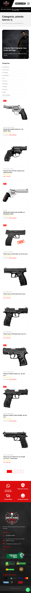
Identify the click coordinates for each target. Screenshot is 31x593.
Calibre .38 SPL (6, 168)
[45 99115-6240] (3, 535)
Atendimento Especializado (8, 491)
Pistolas (11, 252)
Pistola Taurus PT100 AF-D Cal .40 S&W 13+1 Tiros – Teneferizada (14, 457)
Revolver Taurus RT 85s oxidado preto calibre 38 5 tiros (13, 171)
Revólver (12, 127)
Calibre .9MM (6, 291)
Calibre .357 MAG (7, 127)
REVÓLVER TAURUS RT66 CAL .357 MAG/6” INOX (13, 130)
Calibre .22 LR (6, 252)
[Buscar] (24, 3)
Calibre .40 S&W (6, 371)
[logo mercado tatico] (6, 3)
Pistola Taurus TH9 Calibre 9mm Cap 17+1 (14, 334)
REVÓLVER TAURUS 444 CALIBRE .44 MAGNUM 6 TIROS (14, 213)
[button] (28, 590)
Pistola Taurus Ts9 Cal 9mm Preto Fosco (14, 294)
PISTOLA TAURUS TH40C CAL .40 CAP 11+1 (14, 374)
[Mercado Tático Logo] (12, 518)
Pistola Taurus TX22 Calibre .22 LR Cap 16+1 (15, 254)
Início (3, 23)
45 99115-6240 (10, 535)
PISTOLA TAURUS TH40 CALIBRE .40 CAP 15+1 (15, 416)
